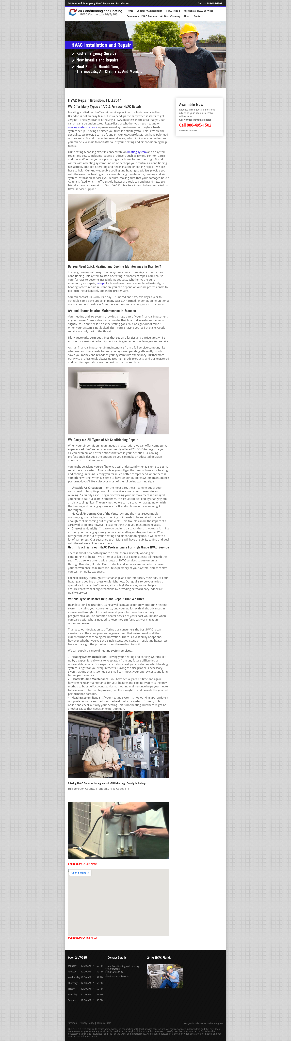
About (187, 16)
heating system (137, 152)
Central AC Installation (150, 11)
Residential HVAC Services (198, 11)
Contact (198, 16)
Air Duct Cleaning (170, 16)
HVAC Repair (173, 11)
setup (100, 283)
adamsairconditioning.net (119, 976)
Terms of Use (104, 1023)
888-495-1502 (214, 3)
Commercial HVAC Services (142, 16)
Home (130, 11)
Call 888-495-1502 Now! (82, 864)
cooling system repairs (82, 127)
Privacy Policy (87, 1023)
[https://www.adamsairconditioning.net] (95, 15)
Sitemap (72, 1023)
